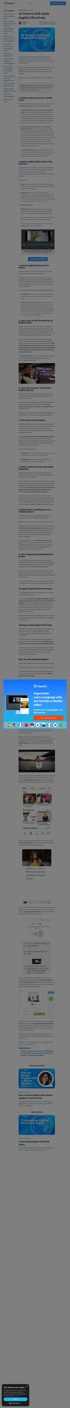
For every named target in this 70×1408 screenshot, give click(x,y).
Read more (16, 1396)
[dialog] (15, 1395)
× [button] (27, 1386)
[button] (15, 1403)
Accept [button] (15, 1399)
